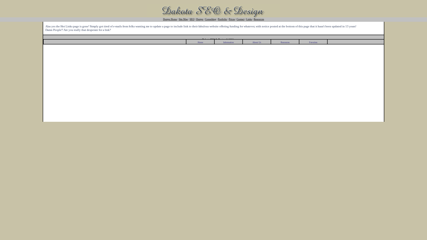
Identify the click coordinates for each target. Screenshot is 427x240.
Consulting (210, 19)
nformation (228, 42)
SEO (192, 19)
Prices (232, 19)
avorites (313, 42)
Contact (240, 19)
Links (249, 19)
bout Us (256, 42)
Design (199, 19)
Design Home (170, 19)
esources (285, 42)
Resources (259, 19)
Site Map (183, 19)
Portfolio (222, 19)
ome (200, 42)
